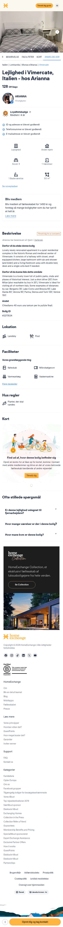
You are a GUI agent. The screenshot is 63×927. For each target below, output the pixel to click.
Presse (7, 709)
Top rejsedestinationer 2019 (16, 801)
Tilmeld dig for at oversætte (49, 234)
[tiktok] (17, 655)
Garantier (8, 739)
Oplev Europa (10, 780)
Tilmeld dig (32, 475)
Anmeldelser (52, 57)
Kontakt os (8, 762)
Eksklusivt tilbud (11, 809)
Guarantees (9, 826)
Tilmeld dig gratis (44, 5)
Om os (7, 784)
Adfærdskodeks (31, 872)
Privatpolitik (48, 872)
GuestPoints (9, 731)
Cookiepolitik (21, 879)
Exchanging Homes (13, 813)
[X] (29, 655)
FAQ (6, 758)
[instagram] (11, 655)
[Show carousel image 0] (31, 32)
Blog (6, 696)
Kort (39, 57)
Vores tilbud (9, 797)
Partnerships (9, 863)
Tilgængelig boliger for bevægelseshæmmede (25, 792)
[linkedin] (23, 655)
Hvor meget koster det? (14, 735)
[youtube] (35, 655)
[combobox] (20, 892)
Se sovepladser (10, 186)
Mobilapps (9, 700)
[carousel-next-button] (57, 32)
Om (5, 688)
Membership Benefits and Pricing (19, 830)
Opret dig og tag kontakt (35, 922)
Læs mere (10, 216)
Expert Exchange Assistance (17, 838)
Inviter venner (10, 743)
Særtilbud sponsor (12, 805)
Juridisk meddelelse (39, 879)
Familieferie (9, 776)
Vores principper (11, 723)
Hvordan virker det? (13, 727)
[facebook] (6, 655)
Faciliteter (28, 57)
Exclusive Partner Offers (15, 842)
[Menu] (57, 5)
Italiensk (38, 240)
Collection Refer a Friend (15, 821)
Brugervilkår (15, 872)
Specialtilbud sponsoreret (16, 834)
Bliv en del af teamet (13, 692)
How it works (10, 846)
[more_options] (5, 922)
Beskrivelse (12, 57)
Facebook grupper (12, 788)
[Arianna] (8, 98)
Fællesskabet (10, 704)
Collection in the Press (14, 817)
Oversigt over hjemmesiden (31, 885)
